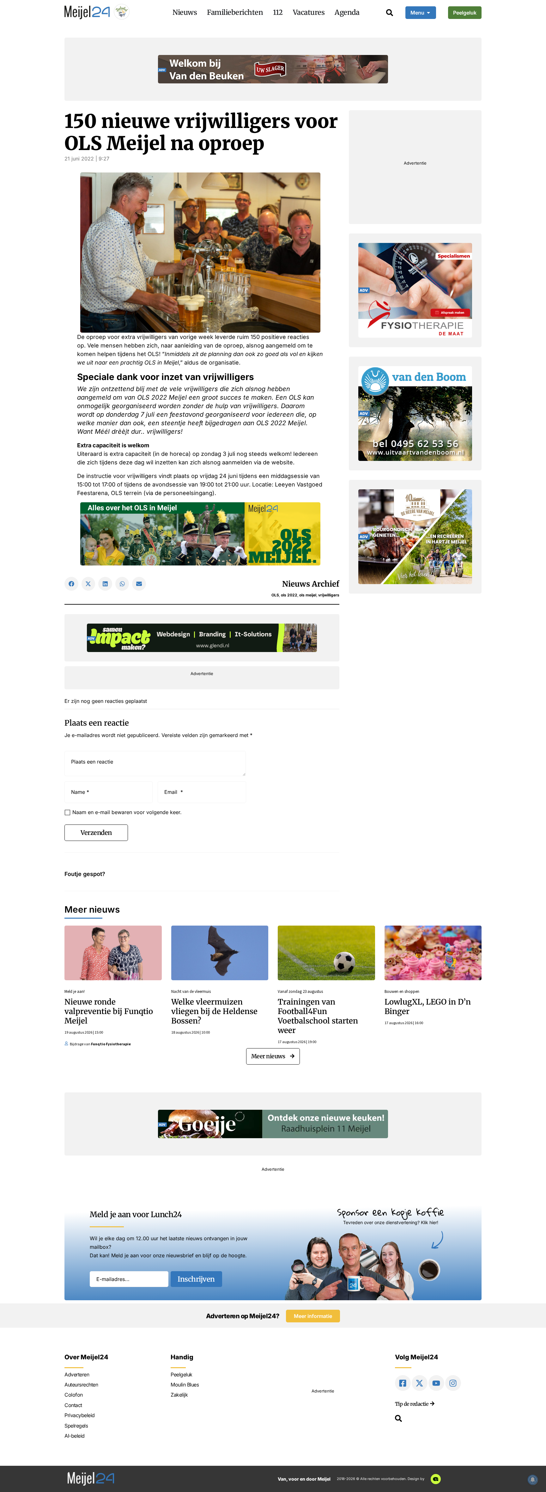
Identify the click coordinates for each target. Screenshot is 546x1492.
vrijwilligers (328, 595)
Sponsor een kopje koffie (390, 1212)
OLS (275, 595)
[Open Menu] (428, 12)
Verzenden (96, 833)
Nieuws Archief (310, 584)
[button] (71, 584)
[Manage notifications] (533, 1480)
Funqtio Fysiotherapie (111, 1044)
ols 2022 (289, 595)
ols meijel (307, 595)
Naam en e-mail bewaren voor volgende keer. (127, 812)
